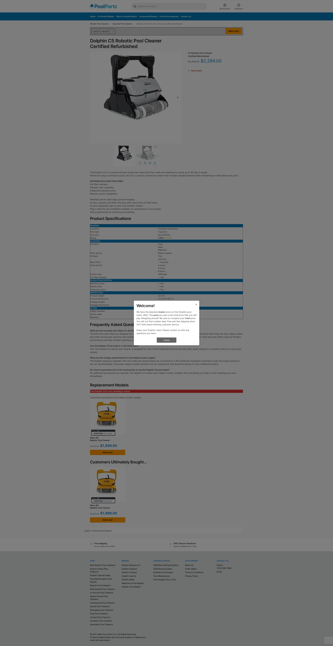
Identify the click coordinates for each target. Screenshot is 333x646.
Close (166, 340)
